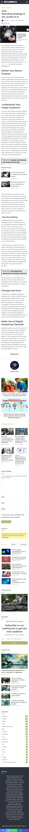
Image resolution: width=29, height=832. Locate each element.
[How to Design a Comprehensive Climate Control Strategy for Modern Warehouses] (21, 431)
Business (9, 7)
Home (4, 7)
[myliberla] (10, 2)
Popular (4, 544)
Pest (3, 749)
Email (3, 503)
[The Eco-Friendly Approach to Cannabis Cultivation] (5, 680)
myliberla (4, 716)
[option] (14, 602)
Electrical (4, 759)
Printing (4, 757)
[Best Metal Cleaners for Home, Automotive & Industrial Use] (5, 184)
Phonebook (5, 734)
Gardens (4, 746)
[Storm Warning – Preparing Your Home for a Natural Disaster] (6, 566)
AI (2, 754)
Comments (23, 544)
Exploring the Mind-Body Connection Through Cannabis (18, 687)
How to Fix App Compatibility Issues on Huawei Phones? (19, 551)
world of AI (14, 354)
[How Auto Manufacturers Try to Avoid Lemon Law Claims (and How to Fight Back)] (7, 431)
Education (4, 739)
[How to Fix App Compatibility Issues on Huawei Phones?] (6, 552)
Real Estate (5, 741)
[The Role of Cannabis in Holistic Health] (5, 696)
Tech (3, 724)
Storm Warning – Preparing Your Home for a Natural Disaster (19, 566)
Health (4, 721)
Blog (3, 729)
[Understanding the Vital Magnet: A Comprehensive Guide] (6, 581)
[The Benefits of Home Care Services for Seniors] (6, 574)
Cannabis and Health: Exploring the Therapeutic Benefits (19, 702)
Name (3, 497)
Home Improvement (7, 726)
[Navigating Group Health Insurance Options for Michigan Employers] (7, 450)
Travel (3, 752)
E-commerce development (9, 762)
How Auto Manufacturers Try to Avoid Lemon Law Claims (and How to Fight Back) (7, 439)
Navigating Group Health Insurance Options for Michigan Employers (7, 458)
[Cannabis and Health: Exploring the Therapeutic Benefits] (5, 703)
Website (3, 508)
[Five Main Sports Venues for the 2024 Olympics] (6, 559)
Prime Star (6, 20)
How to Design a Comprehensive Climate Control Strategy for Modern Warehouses (21, 439)
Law (3, 736)
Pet (3, 744)
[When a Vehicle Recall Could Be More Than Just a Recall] (5, 174)
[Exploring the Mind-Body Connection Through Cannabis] (5, 688)
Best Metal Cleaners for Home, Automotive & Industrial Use (18, 184)
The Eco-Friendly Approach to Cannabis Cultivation (18, 680)
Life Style (4, 731)
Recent (14, 544)
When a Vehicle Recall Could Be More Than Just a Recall (19, 174)
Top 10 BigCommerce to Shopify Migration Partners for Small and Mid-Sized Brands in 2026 (20, 459)
